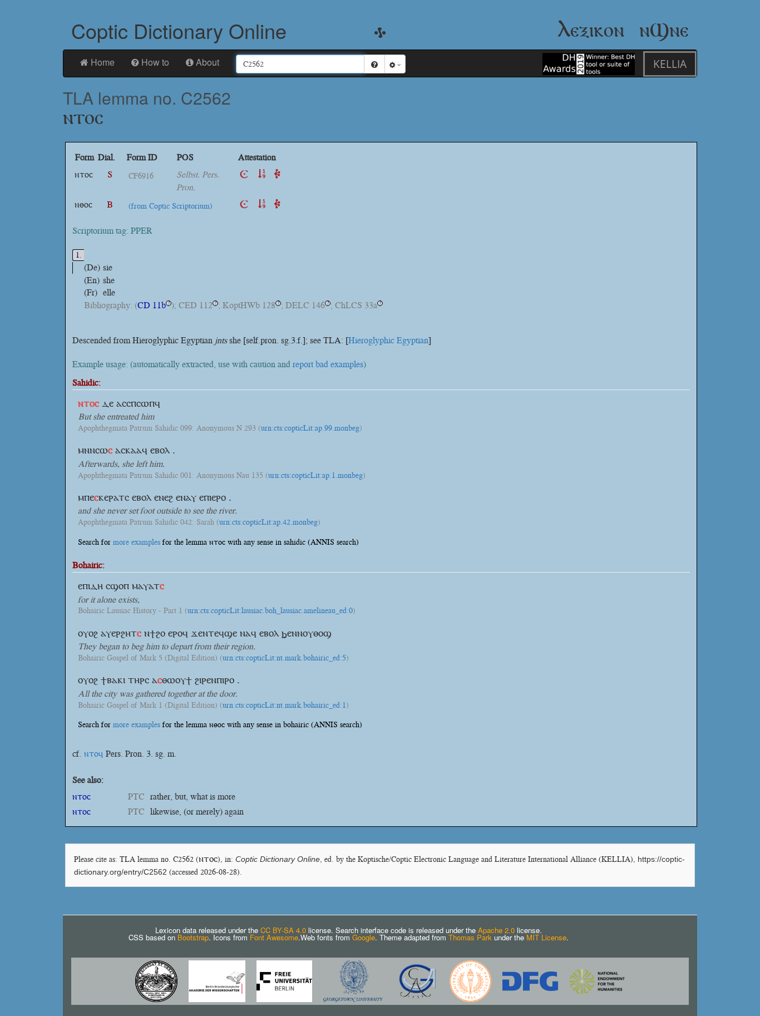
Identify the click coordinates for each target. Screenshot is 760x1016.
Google (363, 937)
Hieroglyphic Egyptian (388, 340)
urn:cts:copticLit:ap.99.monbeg (310, 428)
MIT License (546, 937)
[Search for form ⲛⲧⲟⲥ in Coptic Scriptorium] (244, 174)
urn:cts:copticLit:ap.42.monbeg (268, 522)
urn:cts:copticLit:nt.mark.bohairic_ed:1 (284, 706)
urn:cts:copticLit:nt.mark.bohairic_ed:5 (284, 658)
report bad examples (328, 364)
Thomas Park (470, 937)
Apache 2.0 (496, 930)
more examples (136, 542)
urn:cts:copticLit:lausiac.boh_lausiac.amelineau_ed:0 (270, 611)
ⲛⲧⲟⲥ (81, 796)
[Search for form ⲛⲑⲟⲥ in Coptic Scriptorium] (244, 204)
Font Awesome (274, 937)
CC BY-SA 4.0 (283, 930)
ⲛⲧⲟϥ (93, 753)
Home (103, 62)
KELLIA (670, 64)
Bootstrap (193, 937)
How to (155, 62)
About (207, 62)
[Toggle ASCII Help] (374, 64)
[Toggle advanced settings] (395, 64)
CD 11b (151, 305)
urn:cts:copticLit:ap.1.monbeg (315, 476)
